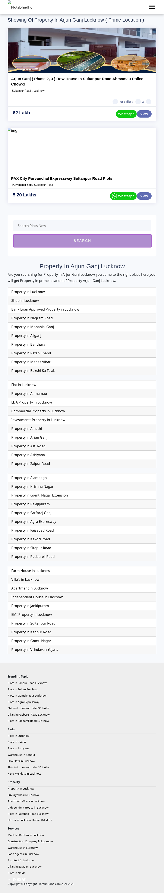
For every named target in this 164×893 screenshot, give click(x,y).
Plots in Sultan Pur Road (23, 689)
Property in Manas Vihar (31, 362)
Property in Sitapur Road (31, 547)
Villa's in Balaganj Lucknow (24, 866)
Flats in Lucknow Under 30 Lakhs (28, 708)
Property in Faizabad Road (32, 530)
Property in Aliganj (26, 335)
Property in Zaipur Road (30, 463)
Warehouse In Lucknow (23, 848)
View (144, 114)
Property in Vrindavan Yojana (34, 649)
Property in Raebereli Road (33, 556)
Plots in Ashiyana (18, 748)
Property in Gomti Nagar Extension (39, 495)
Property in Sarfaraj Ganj (31, 512)
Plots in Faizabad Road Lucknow (28, 814)
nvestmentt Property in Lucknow (38, 419)
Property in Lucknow (28, 291)
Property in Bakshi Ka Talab (33, 370)
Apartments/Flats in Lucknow (26, 801)
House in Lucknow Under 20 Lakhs (30, 820)
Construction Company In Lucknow (30, 841)
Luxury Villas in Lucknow (23, 795)
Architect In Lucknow (21, 860)
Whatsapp (126, 114)
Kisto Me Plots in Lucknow (24, 773)
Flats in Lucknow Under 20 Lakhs (28, 767)
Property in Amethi (26, 428)
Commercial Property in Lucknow (38, 411)
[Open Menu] (152, 7)
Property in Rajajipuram (30, 504)
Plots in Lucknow (18, 736)
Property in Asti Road (28, 446)
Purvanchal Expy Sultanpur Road (32, 184)
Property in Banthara (28, 344)
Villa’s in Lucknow (25, 579)
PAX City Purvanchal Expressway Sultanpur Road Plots (61, 178)
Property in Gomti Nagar (31, 640)
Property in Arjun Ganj (29, 437)
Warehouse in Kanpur (21, 755)
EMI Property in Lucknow (31, 614)
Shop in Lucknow (25, 300)
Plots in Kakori (17, 742)
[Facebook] (14, 879)
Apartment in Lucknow (29, 588)
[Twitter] (24, 879)
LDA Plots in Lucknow (21, 761)
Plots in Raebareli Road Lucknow (28, 721)
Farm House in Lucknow (30, 570)
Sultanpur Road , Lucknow (27, 90)
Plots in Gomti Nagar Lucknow (27, 695)
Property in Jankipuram (30, 605)
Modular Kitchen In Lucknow (26, 835)
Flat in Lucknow (23, 384)
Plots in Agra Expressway (23, 702)
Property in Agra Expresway (33, 521)
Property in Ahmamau (29, 393)
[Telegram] (9, 879)
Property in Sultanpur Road (33, 623)
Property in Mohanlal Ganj (32, 326)
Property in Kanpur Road (31, 632)
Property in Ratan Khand (31, 353)
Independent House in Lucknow (37, 597)
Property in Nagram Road (32, 318)
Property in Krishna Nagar (32, 486)
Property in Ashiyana (28, 454)
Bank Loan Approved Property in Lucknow (45, 309)
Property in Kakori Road (30, 539)
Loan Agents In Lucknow (23, 854)
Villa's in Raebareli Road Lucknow (29, 714)
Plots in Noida (16, 873)
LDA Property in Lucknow (31, 402)
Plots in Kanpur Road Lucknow (27, 683)
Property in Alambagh (29, 477)
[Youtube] (19, 879)
